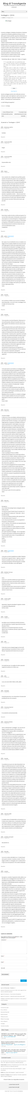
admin (4, 17)
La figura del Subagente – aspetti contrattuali (14, 1072)
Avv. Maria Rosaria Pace (6, 1061)
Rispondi (3, 136)
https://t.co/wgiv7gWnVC (11, 1052)
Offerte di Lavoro (4, 1016)
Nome (2, 956)
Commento (4, 939)
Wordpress (20, 1091)
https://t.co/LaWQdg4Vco (19, 1044)
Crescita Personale (4, 1007)
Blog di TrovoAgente (14, 3)
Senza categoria (4, 1021)
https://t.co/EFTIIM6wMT (10, 1036)
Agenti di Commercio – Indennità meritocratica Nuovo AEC (13, 996)
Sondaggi (8, 105)
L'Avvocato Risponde (5, 1012)
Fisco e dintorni (4, 1009)
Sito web (3, 968)
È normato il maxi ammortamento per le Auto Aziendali (20, 114)
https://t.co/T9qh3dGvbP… (7, 1044)
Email (2, 962)
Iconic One (7, 1091)
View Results (14, 91)
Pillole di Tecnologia (5, 1018)
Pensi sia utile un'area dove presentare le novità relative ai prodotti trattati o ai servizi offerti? (15, 74)
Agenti (2, 987)
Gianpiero (6, 659)
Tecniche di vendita (5, 1025)
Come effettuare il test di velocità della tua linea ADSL (7, 114)
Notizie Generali (4, 1014)
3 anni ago (3, 1038)
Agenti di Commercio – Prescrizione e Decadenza (11, 994)
